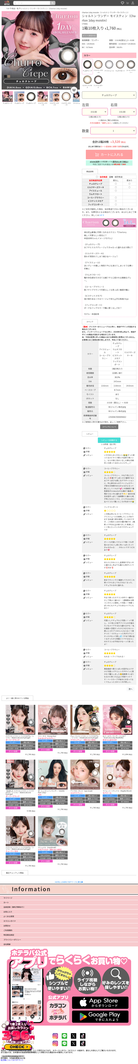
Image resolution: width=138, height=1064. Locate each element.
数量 (85, 130)
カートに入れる (111, 154)
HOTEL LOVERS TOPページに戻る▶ (69, 882)
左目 (85, 105)
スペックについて (109, 426)
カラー (87, 55)
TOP (8, 8)
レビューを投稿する (109, 440)
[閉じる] (32, 1016)
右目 (114, 105)
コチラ (101, 215)
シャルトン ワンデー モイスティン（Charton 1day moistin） (44, 8)
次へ (130, 689)
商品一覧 (15, 8)
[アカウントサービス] (132, 2)
